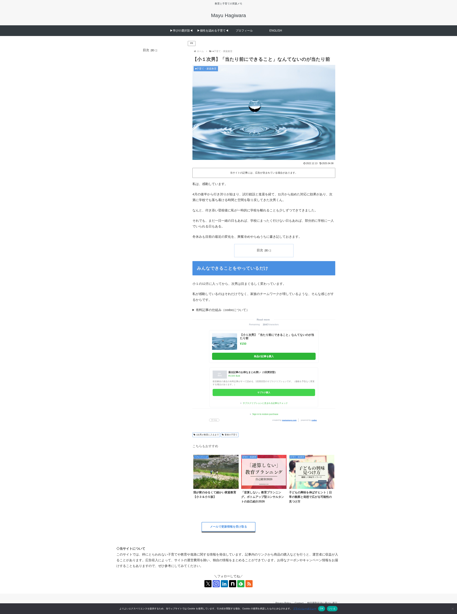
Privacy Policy (283, 603)
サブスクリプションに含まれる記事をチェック (265, 403)
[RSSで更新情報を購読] (249, 583)
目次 (260, 250)
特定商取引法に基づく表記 (322, 603)
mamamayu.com (289, 420)
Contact (299, 603)
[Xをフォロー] (208, 583)
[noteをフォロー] (232, 583)
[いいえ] (452, 608)
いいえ (332, 608)
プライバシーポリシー (304, 608)
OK (321, 608)
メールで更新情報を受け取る (228, 526)
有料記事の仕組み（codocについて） (222, 310)
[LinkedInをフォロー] (224, 583)
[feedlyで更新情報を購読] (240, 583)
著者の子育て (231, 434)
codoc (314, 420)
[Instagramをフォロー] (216, 583)
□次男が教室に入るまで (207, 434)
